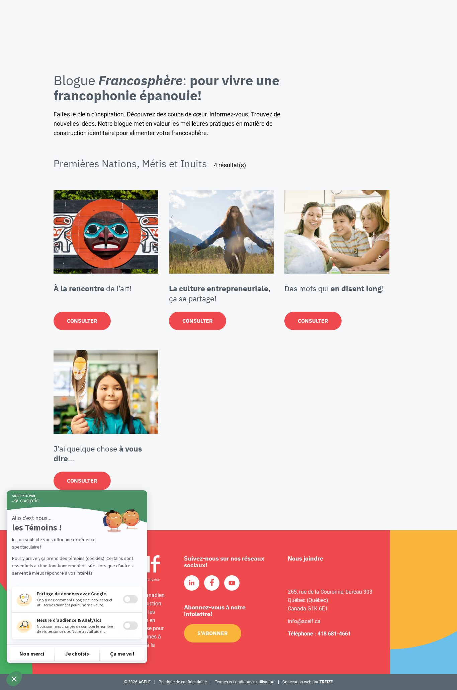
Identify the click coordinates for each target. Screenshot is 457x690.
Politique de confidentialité (183, 682)
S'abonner (212, 633)
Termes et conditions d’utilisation (244, 682)
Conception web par (307, 682)
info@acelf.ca (304, 621)
